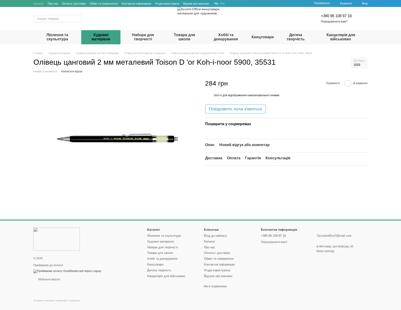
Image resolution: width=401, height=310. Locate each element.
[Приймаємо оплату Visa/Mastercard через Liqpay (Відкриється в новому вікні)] (67, 271)
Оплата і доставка (74, 3)
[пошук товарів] (77, 18)
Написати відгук (71, 71)
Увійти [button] (217, 95)
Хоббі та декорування (226, 37)
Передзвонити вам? (334, 21)
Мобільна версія (49, 279)
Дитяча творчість (296, 37)
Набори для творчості (143, 37)
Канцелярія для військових (341, 37)
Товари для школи (184, 37)
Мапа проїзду (325, 251)
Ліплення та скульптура (57, 37)
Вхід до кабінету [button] (215, 235)
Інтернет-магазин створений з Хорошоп (56, 300)
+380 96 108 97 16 (336, 16)
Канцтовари (263, 37)
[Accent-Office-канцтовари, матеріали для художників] (56, 238)
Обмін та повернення (104, 3)
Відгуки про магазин (196, 3)
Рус (222, 3)
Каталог (38, 3)
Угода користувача (167, 3)
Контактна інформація (136, 3)
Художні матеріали (100, 37)
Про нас (53, 3)
